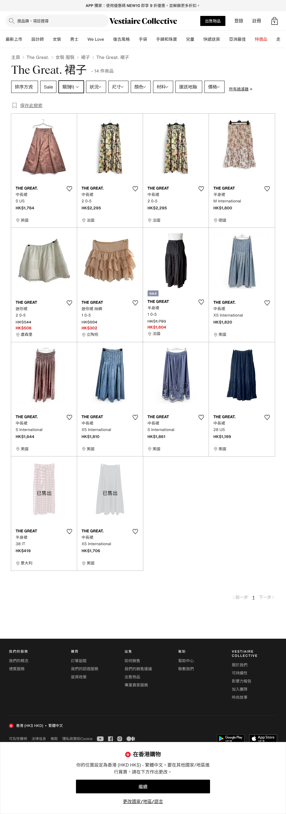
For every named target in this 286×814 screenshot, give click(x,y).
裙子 (85, 57)
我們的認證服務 (84, 669)
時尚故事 (239, 697)
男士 (74, 39)
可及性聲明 (18, 738)
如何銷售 (132, 661)
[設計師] (48, 39)
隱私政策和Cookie (77, 738)
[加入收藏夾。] (69, 188)
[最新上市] (27, 39)
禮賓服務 (17, 669)
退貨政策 (79, 677)
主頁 (15, 57)
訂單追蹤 (79, 661)
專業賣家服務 (136, 685)
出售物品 (213, 21)
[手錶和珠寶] (181, 39)
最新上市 (14, 39)
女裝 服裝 (65, 57)
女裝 (57, 39)
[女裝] (65, 39)
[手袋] (151, 39)
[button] (274, 21)
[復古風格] (134, 39)
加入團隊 (239, 689)
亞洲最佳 (237, 39)
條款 (54, 738)
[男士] (83, 39)
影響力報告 (241, 681)
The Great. (38, 57)
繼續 (143, 786)
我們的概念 (18, 661)
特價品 (261, 39)
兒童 (190, 39)
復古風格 (121, 39)
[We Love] (108, 39)
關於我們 (239, 665)
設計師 (37, 39)
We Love (95, 39)
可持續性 (239, 673)
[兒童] (199, 39)
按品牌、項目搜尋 (33, 21)
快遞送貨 (211, 39)
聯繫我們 (186, 669)
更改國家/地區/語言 (143, 801)
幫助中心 (186, 661)
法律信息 (39, 738)
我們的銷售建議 (138, 669)
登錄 (238, 21)
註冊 (256, 21)
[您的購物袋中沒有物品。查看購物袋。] (274, 21)
